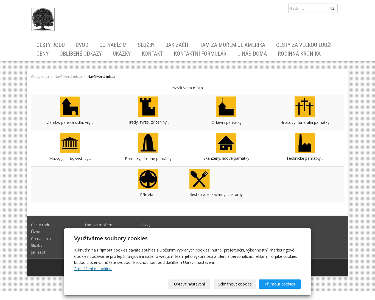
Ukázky (122, 53)
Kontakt (152, 53)
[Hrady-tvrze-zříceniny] (148, 105)
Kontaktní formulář (200, 53)
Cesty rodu (51, 45)
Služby (146, 45)
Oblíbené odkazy (81, 53)
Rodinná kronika (299, 53)
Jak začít (177, 45)
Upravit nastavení (189, 284)
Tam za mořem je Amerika (232, 45)
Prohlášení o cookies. (93, 268)
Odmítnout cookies (235, 284)
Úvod (82, 45)
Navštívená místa (68, 76)
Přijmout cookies (280, 284)
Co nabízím (113, 45)
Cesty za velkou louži (303, 45)
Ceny (43, 53)
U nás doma (252, 53)
